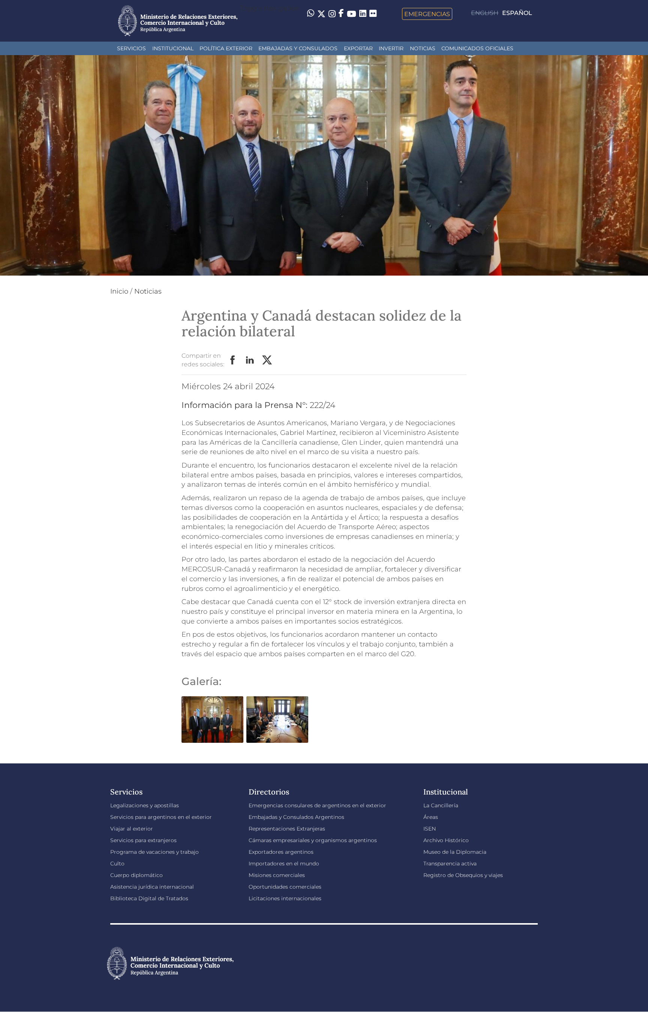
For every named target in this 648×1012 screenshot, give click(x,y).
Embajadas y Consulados (298, 48)
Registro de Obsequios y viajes (463, 875)
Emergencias (427, 14)
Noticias (422, 48)
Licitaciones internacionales (285, 898)
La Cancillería (440, 805)
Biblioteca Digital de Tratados (149, 898)
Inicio (119, 291)
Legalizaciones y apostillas (144, 805)
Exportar (358, 48)
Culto (117, 863)
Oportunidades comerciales (285, 886)
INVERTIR (391, 48)
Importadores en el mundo (284, 863)
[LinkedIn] (362, 13)
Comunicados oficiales (477, 48)
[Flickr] (372, 13)
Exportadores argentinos (281, 852)
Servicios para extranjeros (143, 840)
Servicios (131, 48)
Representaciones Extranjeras (287, 828)
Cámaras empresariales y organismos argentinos (313, 840)
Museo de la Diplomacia (454, 852)
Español (517, 12)
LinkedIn (250, 360)
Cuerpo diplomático (136, 875)
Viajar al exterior (131, 828)
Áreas (430, 817)
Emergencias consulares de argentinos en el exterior (317, 805)
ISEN (429, 828)
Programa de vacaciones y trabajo (154, 852)
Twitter (267, 360)
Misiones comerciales (277, 875)
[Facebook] (341, 14)
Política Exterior (226, 48)
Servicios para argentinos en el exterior (161, 817)
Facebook (232, 360)
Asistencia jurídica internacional (152, 886)
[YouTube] (351, 14)
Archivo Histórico (446, 840)
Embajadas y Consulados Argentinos (296, 817)
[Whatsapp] (310, 14)
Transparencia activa (450, 863)
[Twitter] (321, 14)
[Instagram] (332, 14)
